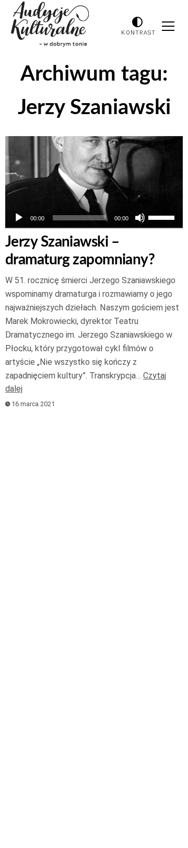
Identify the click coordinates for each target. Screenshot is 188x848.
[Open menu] (168, 26)
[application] (94, 217)
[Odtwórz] (19, 218)
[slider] (163, 216)
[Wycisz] (140, 218)
